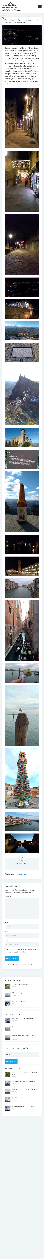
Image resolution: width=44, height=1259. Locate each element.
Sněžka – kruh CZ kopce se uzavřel (22, 1018)
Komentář (8, 896)
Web (6, 940)
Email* (7, 931)
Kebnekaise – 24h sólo (18, 1001)
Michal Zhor (22, 864)
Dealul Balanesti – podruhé (20, 1098)
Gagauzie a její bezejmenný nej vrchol (23, 1106)
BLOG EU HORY (21, 874)
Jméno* (7, 922)
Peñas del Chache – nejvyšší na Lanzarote (24, 1089)
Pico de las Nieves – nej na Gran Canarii (23, 1081)
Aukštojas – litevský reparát (20, 984)
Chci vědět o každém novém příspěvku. (20, 965)
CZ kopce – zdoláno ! (18, 1027)
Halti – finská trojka (17, 993)
